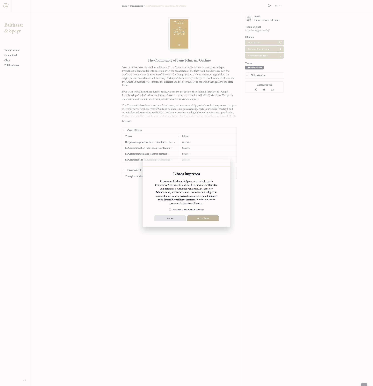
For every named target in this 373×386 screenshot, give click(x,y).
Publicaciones (163, 192)
